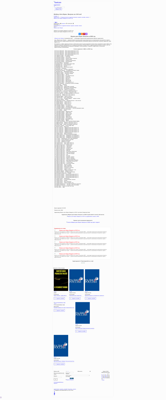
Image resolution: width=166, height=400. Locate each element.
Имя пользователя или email (59, 373)
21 (106, 376)
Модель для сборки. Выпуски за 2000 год (63, 18)
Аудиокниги (56, 17)
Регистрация (56, 382)
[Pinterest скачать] (54, 392)
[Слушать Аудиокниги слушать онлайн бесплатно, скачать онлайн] (57, 2)
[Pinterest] (84, 34)
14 (106, 375)
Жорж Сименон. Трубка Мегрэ (60, 295)
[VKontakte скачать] (54, 393)
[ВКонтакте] (80, 34)
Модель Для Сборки (58, 28)
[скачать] (68, 378)
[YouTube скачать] (54, 391)
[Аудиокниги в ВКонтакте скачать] (84, 263)
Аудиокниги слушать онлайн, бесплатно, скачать (65, 389)
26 (104, 377)
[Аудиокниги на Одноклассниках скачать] (82, 263)
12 (104, 375)
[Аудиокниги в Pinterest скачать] (81, 263)
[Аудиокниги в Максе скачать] (83, 263)
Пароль (55, 376)
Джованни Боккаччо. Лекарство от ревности (94, 295)
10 (102, 375)
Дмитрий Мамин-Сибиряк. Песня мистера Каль (64, 361)
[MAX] (86, 34)
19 (104, 376)
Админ (63, 23)
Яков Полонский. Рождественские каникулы (84, 328)
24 (102, 377)
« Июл (103, 380)
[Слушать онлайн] (83, 216)
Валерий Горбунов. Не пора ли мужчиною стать (64, 307)
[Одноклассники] (82, 34)
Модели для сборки (59, 38)
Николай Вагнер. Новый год (75, 295)
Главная (55, 16)
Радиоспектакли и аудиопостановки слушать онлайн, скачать (75, 17)
